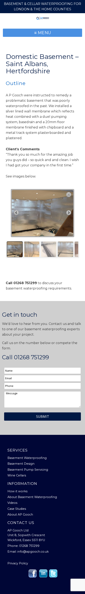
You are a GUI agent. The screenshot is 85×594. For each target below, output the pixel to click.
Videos (12, 503)
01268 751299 (31, 357)
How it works (17, 491)
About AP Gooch (20, 514)
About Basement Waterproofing (32, 497)
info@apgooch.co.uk (33, 551)
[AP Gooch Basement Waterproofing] (42, 18)
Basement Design (20, 464)
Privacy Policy (17, 563)
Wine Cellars (16, 475)
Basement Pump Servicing (27, 469)
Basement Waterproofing (27, 458)
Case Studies (16, 509)
